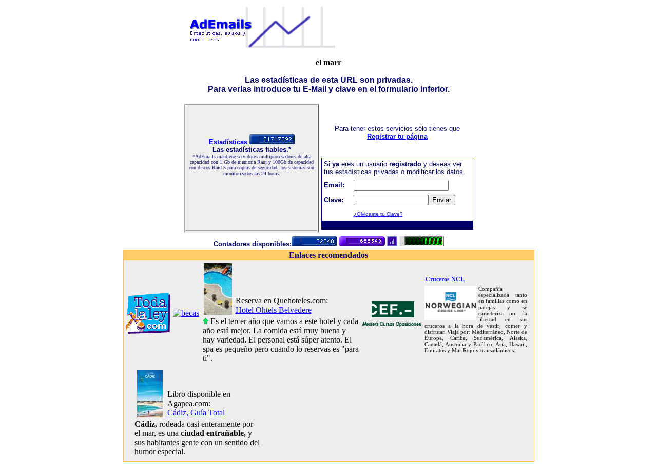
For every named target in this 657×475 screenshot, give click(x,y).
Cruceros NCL (445, 279)
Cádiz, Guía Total (196, 412)
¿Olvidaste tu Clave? (378, 214)
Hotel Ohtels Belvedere (274, 310)
